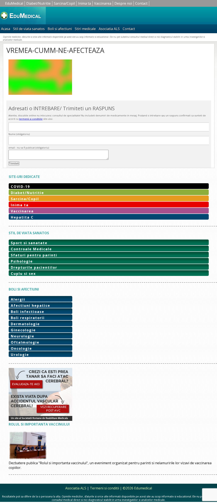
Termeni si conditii (104, 488)
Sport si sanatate (29, 243)
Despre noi (123, 3)
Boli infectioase (27, 311)
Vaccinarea (102, 3)
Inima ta (84, 3)
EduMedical (14, 3)
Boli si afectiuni (60, 28)
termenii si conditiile (31, 118)
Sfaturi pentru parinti (34, 255)
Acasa (5, 28)
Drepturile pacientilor (34, 267)
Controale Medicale (31, 249)
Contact (141, 3)
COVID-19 (20, 186)
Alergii (18, 299)
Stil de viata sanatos (29, 28)
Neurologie (22, 336)
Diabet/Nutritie (38, 3)
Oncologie (21, 348)
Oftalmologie (25, 342)
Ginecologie (23, 330)
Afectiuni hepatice (30, 305)
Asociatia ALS (109, 28)
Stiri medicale (85, 28)
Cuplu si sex (23, 273)
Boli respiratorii (28, 317)
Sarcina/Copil (64, 3)
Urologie (20, 354)
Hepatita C (22, 217)
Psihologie (22, 261)
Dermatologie (25, 324)
